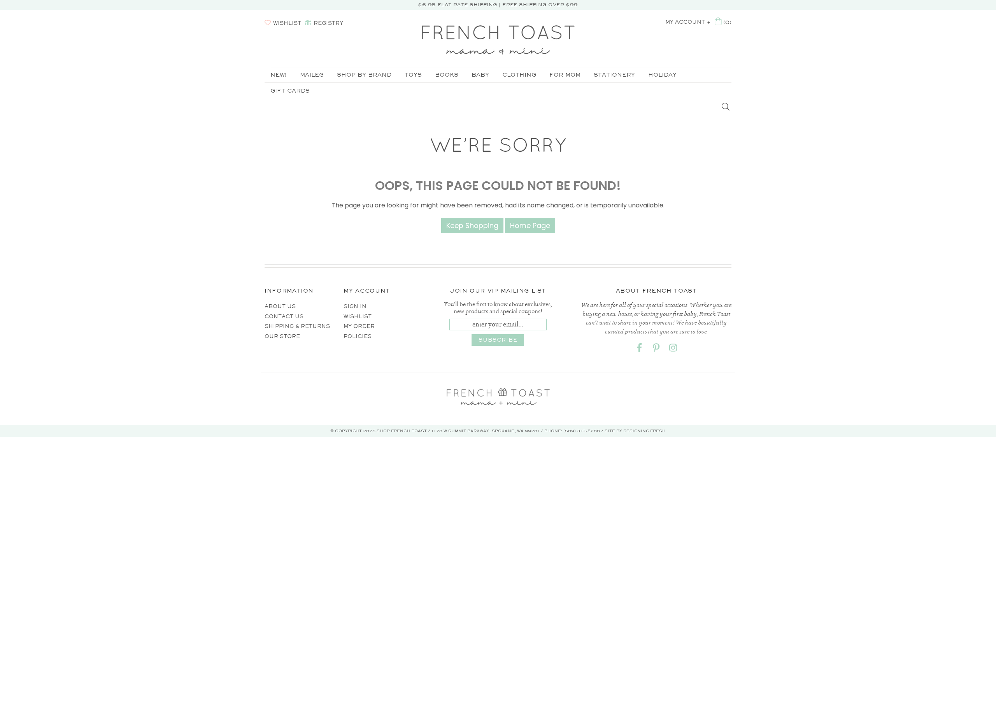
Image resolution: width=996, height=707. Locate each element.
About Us (280, 306)
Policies (358, 336)
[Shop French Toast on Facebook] (639, 349)
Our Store (282, 336)
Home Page (530, 225)
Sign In (355, 306)
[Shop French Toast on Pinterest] (656, 349)
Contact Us (284, 316)
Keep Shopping (472, 225)
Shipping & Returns (297, 326)
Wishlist (358, 316)
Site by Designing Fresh (635, 431)
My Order (359, 326)
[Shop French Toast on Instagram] (673, 349)
